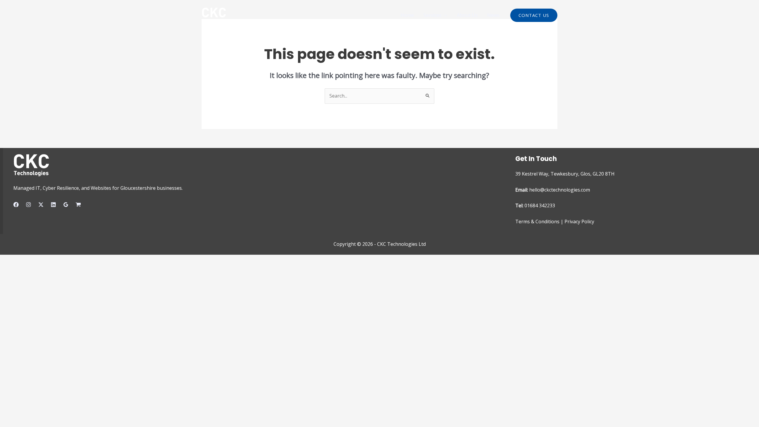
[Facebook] (16, 204)
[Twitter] (41, 204)
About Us (467, 15)
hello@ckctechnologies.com (559, 190)
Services (432, 15)
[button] (444, 15)
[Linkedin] (53, 204)
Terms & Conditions (537, 221)
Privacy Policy (579, 221)
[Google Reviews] (65, 204)
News (493, 15)
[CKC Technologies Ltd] (214, 14)
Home (407, 15)
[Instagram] (28, 204)
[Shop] (78, 204)
